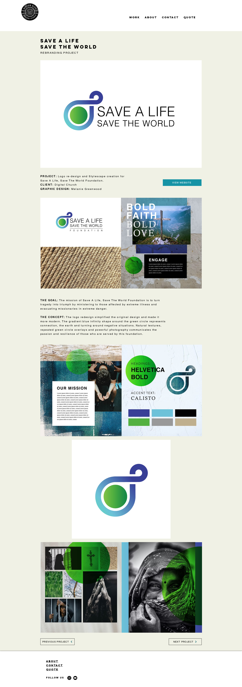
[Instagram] (69, 678)
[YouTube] (75, 678)
